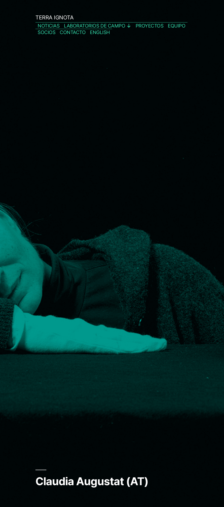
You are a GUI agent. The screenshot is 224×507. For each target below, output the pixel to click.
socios (46, 32)
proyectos (150, 26)
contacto (73, 32)
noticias (49, 26)
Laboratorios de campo (94, 26)
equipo (176, 26)
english (100, 32)
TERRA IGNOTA (54, 17)
